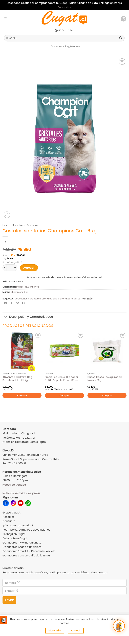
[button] (5, 18)
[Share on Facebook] (11, 303)
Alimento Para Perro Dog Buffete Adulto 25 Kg (17, 378)
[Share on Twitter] (17, 303)
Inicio (5, 225)
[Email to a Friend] (24, 303)
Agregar (29, 267)
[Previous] (2, 371)
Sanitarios (32, 225)
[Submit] (121, 38)
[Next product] (5, 242)
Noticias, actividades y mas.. (22, 493)
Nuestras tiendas (14, 485)
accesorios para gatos (28, 298)
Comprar (22, 395)
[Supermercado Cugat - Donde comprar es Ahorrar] (64, 18)
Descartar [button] (64, 7)
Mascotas (17, 225)
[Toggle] (6, 317)
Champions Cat (19, 292)
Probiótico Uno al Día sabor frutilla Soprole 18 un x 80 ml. (62, 378)
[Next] (126, 371)
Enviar (9, 600)
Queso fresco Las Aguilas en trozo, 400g (104, 378)
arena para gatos (70, 298)
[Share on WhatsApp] (5, 303)
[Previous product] (12, 242)
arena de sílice (50, 298)
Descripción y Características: (31, 317)
